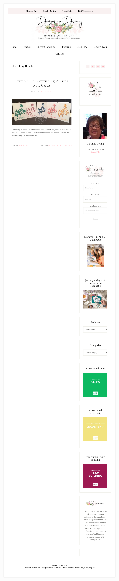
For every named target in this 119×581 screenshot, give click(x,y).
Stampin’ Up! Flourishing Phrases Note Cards (42, 83)
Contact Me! (95, 152)
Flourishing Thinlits (54, 145)
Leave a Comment (46, 91)
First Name (95, 183)
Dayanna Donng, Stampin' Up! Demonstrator (59, 28)
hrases (62, 145)
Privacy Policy (62, 565)
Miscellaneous (23, 145)
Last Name (95, 194)
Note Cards (68, 145)
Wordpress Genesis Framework (64, 568)
